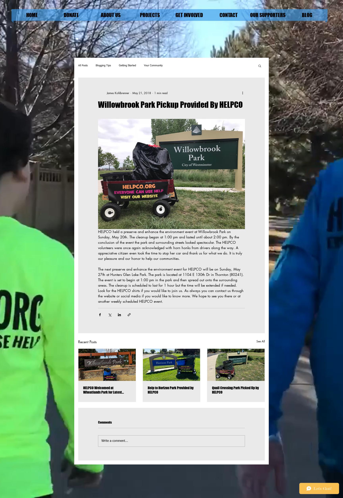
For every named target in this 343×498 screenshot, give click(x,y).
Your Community (153, 65)
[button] (260, 65)
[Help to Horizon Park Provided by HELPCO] (171, 365)
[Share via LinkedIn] (119, 315)
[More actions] (242, 93)
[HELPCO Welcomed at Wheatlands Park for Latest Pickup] (107, 365)
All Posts (83, 65)
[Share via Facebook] (100, 315)
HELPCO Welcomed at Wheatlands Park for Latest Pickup (102, 390)
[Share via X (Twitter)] (110, 315)
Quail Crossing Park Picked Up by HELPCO (235, 390)
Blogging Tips (103, 65)
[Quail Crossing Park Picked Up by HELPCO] (236, 365)
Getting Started (127, 65)
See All (260, 341)
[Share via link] (129, 315)
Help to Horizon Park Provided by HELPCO (171, 390)
